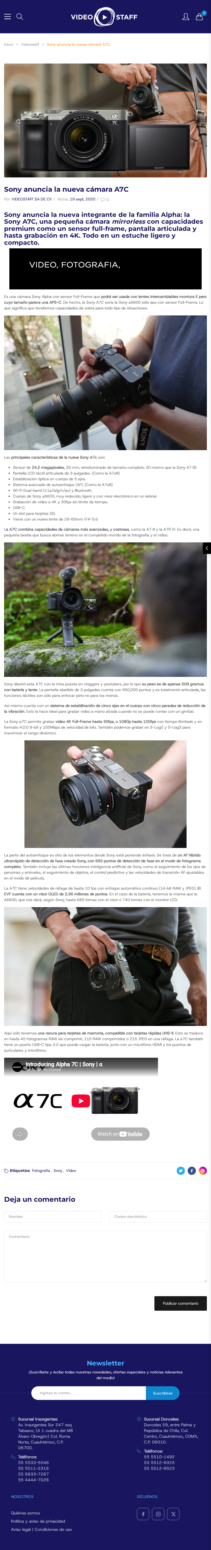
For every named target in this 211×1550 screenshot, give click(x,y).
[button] (19, 16)
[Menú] (7, 16)
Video (71, 1170)
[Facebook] (143, 1514)
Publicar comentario (180, 1303)
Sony (58, 1170)
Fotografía (41, 1170)
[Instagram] (158, 1514)
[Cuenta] (185, 16)
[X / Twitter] (173, 1514)
